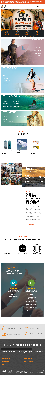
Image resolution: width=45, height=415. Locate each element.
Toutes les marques (22, 259)
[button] (19, 36)
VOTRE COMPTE (28, 359)
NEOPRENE (4, 365)
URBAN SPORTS (28, 362)
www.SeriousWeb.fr (40, 372)
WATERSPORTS (5, 362)
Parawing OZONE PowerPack (20, 151)
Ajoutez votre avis (34, 268)
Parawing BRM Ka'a (6, 150)
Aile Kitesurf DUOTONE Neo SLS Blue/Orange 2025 (35, 152)
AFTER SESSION (5, 359)
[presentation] (2, 23)
